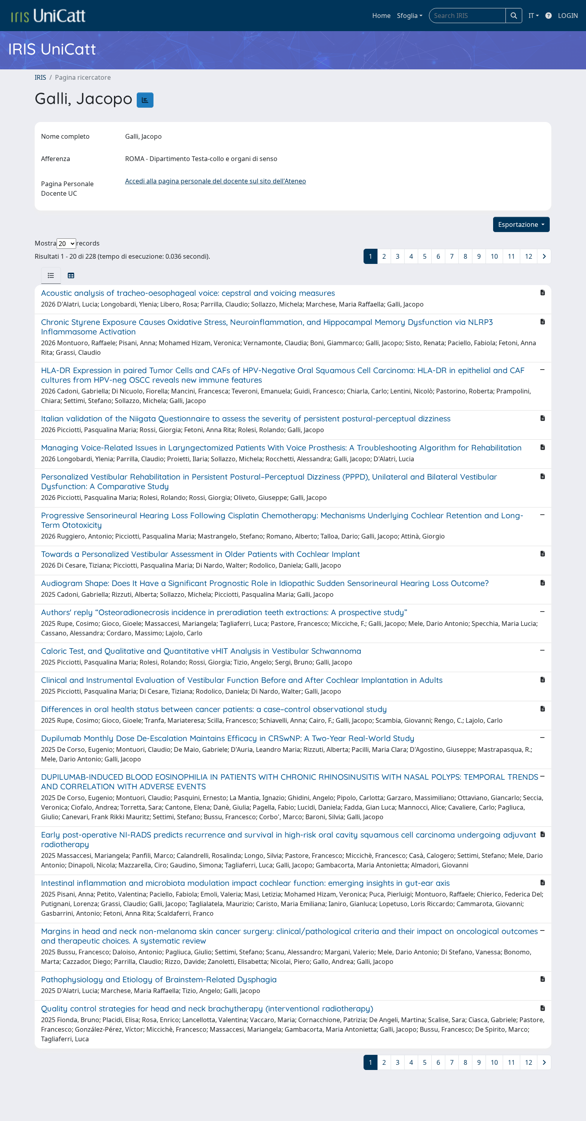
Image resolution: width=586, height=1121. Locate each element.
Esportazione (519, 224)
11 (511, 256)
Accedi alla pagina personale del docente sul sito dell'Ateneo (215, 181)
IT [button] (531, 15)
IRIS (40, 77)
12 (528, 256)
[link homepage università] (48, 15)
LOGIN (568, 15)
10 (494, 256)
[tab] (51, 275)
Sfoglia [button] (407, 15)
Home (381, 15)
